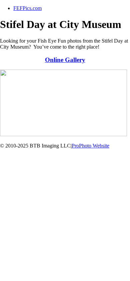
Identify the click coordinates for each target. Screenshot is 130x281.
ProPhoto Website (90, 145)
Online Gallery (65, 59)
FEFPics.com (27, 8)
